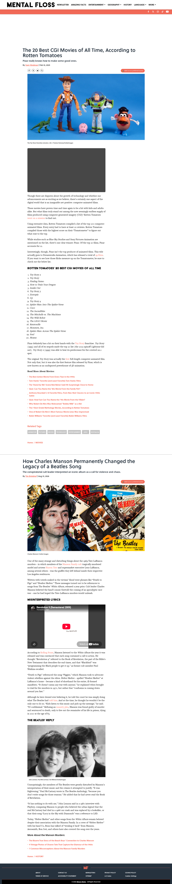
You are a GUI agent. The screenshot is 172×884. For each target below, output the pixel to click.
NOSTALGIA (95, 432)
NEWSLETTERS (90, 873)
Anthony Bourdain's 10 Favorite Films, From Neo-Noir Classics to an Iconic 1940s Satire (64, 394)
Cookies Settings (130, 876)
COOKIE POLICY (130, 873)
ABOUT (38, 873)
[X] (153, 12)
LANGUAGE (139, 4)
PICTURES (42, 432)
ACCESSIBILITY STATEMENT (67, 876)
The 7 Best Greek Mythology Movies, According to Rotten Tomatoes (59, 407)
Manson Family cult (72, 564)
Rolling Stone (46, 652)
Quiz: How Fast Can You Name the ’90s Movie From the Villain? (57, 399)
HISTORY (128, 4)
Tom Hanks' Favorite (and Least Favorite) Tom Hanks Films (55, 380)
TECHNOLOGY (61, 432)
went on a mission (36, 218)
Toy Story (79, 343)
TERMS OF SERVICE (42, 876)
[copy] (42, 70)
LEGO (85, 432)
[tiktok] (162, 12)
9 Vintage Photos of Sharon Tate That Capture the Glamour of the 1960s (61, 844)
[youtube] (167, 12)
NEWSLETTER (63, 4)
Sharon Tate (51, 567)
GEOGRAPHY (114, 4)
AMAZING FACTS (78, 4)
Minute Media (81, 882)
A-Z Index (108, 876)
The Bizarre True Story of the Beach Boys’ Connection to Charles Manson (61, 840)
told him (53, 700)
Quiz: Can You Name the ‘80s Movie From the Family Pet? (54, 388)
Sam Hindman (31, 65)
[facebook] (148, 12)
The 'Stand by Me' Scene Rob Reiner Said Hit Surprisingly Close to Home (61, 384)
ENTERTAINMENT (96, 4)
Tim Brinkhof (31, 476)
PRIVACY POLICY (110, 873)
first (68, 359)
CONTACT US (62, 873)
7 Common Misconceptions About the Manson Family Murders (57, 848)
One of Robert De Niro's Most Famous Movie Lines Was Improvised (59, 411)
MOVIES (51, 432)
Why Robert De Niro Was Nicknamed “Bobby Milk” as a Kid (55, 403)
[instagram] (158, 12)
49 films (99, 255)
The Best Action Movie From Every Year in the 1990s (52, 376)
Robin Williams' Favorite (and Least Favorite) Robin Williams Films (58, 415)
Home (30, 442)
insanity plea (62, 707)
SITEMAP (88, 876)
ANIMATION (32, 432)
